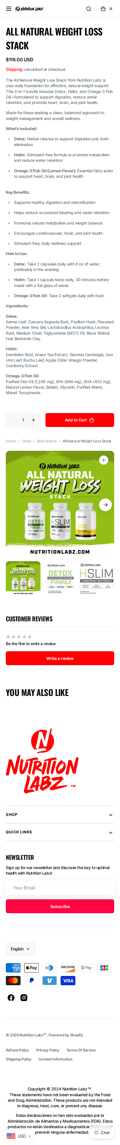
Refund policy (17, 1050)
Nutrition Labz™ (33, 1035)
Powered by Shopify (66, 1035)
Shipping (14, 69)
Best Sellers (47, 441)
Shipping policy (18, 1059)
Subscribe (60, 906)
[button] (8, 8)
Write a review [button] (59, 658)
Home (11, 441)
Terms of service (81, 1050)
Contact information (55, 1059)
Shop (26, 441)
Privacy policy (47, 1050)
